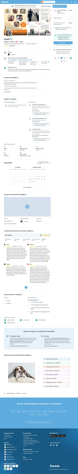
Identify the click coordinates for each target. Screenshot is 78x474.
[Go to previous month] (10, 167)
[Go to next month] (44, 167)
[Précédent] (23, 287)
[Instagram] (54, 445)
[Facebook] (51, 445)
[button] (63, 37)
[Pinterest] (57, 445)
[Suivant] (31, 287)
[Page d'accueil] (4, 393)
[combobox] (43, 163)
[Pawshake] (5, 2)
